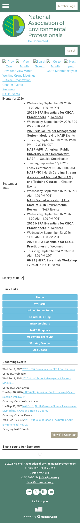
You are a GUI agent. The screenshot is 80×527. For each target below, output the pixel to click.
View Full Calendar (64, 434)
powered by (30, 516)
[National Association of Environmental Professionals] (40, 28)
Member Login (66, 6)
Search (71, 50)
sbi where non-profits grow (44, 509)
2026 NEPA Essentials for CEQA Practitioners (48, 369)
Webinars (8, 89)
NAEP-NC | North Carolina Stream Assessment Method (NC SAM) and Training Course (51, 177)
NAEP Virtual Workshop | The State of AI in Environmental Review (48, 204)
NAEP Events (11, 94)
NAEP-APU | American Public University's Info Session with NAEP (48, 154)
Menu (5, 6)
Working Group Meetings (18, 75)
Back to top (38, 501)
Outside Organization (16, 80)
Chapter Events (12, 85)
